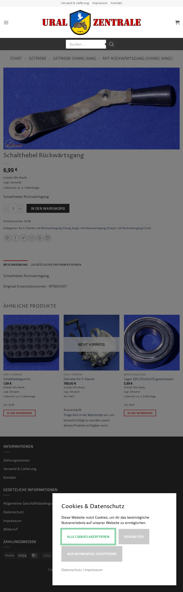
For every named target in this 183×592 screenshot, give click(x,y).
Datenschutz (71, 569)
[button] (6, 22)
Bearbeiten (133, 536)
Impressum (100, 3)
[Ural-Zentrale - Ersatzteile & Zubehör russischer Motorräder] (91, 22)
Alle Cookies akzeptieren (88, 536)
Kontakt (116, 3)
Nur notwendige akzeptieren (91, 554)
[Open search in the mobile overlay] (91, 44)
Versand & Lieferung (75, 3)
